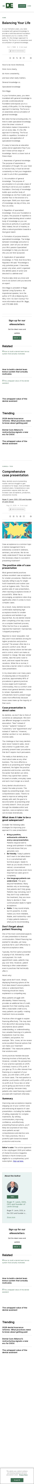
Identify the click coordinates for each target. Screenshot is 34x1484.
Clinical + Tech (7, 466)
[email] (24, 58)
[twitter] (17, 58)
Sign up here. (18, 1161)
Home (4, 17)
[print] (31, 58)
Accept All (17, 1480)
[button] (3, 6)
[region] (17, 1476)
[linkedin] (14, 58)
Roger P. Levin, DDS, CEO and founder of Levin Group (16, 1204)
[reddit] (20, 58)
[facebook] (10, 58)
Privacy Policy (23, 1475)
